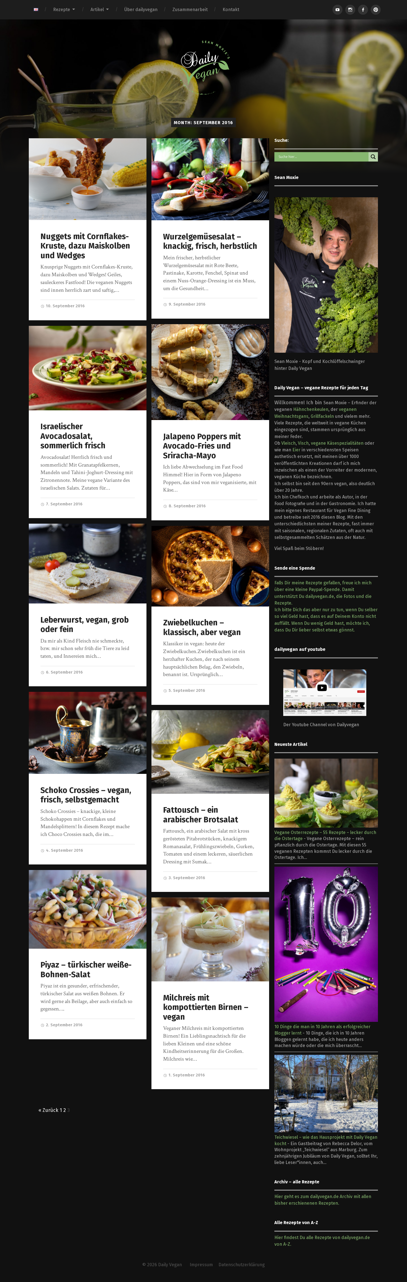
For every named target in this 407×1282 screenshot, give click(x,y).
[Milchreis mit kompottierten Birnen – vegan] (210, 939)
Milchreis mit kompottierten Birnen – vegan (205, 1007)
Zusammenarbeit (190, 9)
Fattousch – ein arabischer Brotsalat (200, 815)
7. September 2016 (64, 503)
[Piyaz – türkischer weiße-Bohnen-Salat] (87, 909)
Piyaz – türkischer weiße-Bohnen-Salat (86, 969)
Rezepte (61, 9)
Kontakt (231, 9)
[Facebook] (363, 10)
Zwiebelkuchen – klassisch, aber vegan (202, 627)
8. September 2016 (187, 505)
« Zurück (48, 1110)
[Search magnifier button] (373, 157)
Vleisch (288, 443)
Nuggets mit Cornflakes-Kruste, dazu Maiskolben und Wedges (85, 246)
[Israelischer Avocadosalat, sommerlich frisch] (87, 368)
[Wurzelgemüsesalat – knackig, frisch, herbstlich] (210, 179)
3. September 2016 (186, 877)
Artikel (97, 9)
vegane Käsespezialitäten (337, 443)
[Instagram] (350, 10)
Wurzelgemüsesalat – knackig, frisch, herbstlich (210, 241)
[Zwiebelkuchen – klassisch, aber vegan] (210, 566)
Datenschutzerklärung (241, 1264)
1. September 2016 (186, 1075)
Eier (296, 449)
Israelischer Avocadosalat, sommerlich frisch (72, 436)
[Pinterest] (376, 10)
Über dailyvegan (141, 9)
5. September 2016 (186, 690)
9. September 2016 (186, 304)
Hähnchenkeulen (310, 409)
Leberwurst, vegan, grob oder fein (84, 624)
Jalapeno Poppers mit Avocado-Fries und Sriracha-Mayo (202, 446)
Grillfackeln (322, 416)
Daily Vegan (170, 1264)
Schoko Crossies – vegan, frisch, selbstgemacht (85, 795)
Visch (303, 443)
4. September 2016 (64, 850)
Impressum (201, 1264)
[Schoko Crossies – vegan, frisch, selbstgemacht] (87, 733)
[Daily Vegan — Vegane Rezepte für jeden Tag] (203, 68)
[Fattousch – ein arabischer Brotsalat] (210, 752)
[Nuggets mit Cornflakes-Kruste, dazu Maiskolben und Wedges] (87, 179)
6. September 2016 (64, 672)
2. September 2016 (64, 1024)
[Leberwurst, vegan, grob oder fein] (87, 563)
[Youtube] (337, 10)
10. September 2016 (65, 305)
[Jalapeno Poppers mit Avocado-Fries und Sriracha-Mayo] (210, 372)
